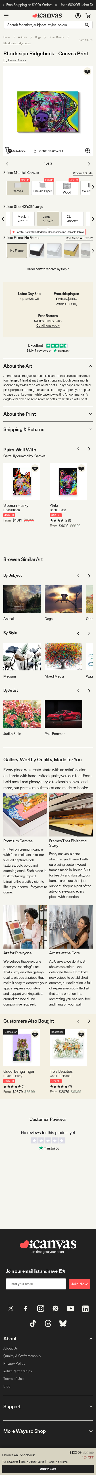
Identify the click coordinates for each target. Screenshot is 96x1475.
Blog (6, 1386)
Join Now (79, 1284)
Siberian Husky (15, 505)
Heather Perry (12, 1076)
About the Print (19, 414)
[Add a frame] (15, 150)
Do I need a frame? (79, 238)
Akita (54, 505)
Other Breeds (57, 37)
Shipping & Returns (23, 429)
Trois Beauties (61, 1071)
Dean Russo (11, 510)
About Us (10, 1348)
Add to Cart (48, 1469)
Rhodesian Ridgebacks (17, 43)
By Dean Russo (14, 60)
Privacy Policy (14, 1363)
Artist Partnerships (17, 1371)
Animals (22, 37)
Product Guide (83, 173)
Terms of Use (13, 1379)
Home (6, 37)
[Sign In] (78, 15)
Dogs (38, 37)
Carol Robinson (60, 1076)
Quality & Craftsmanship (22, 1356)
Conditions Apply (48, 325)
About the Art (17, 366)
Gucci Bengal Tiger (18, 1071)
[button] (18, 188)
